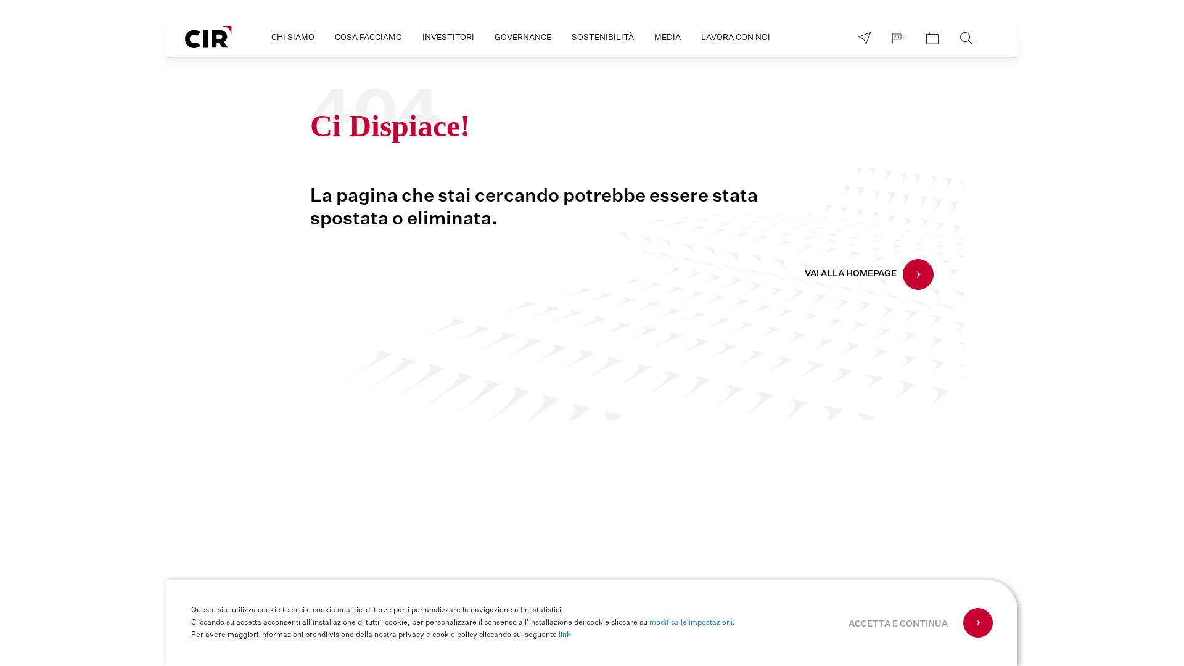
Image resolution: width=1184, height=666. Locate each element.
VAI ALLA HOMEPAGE (851, 273)
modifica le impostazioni (691, 623)
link (565, 635)
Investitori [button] (448, 38)
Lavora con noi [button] (735, 38)
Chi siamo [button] (292, 38)
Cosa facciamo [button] (368, 38)
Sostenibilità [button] (603, 38)
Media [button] (667, 38)
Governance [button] (523, 38)
